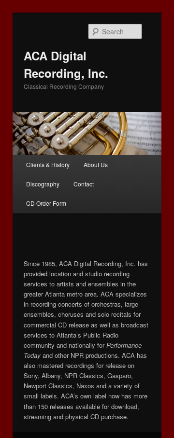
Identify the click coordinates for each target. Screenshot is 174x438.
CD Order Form (46, 203)
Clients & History (48, 164)
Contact (83, 184)
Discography (42, 184)
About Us (96, 164)
